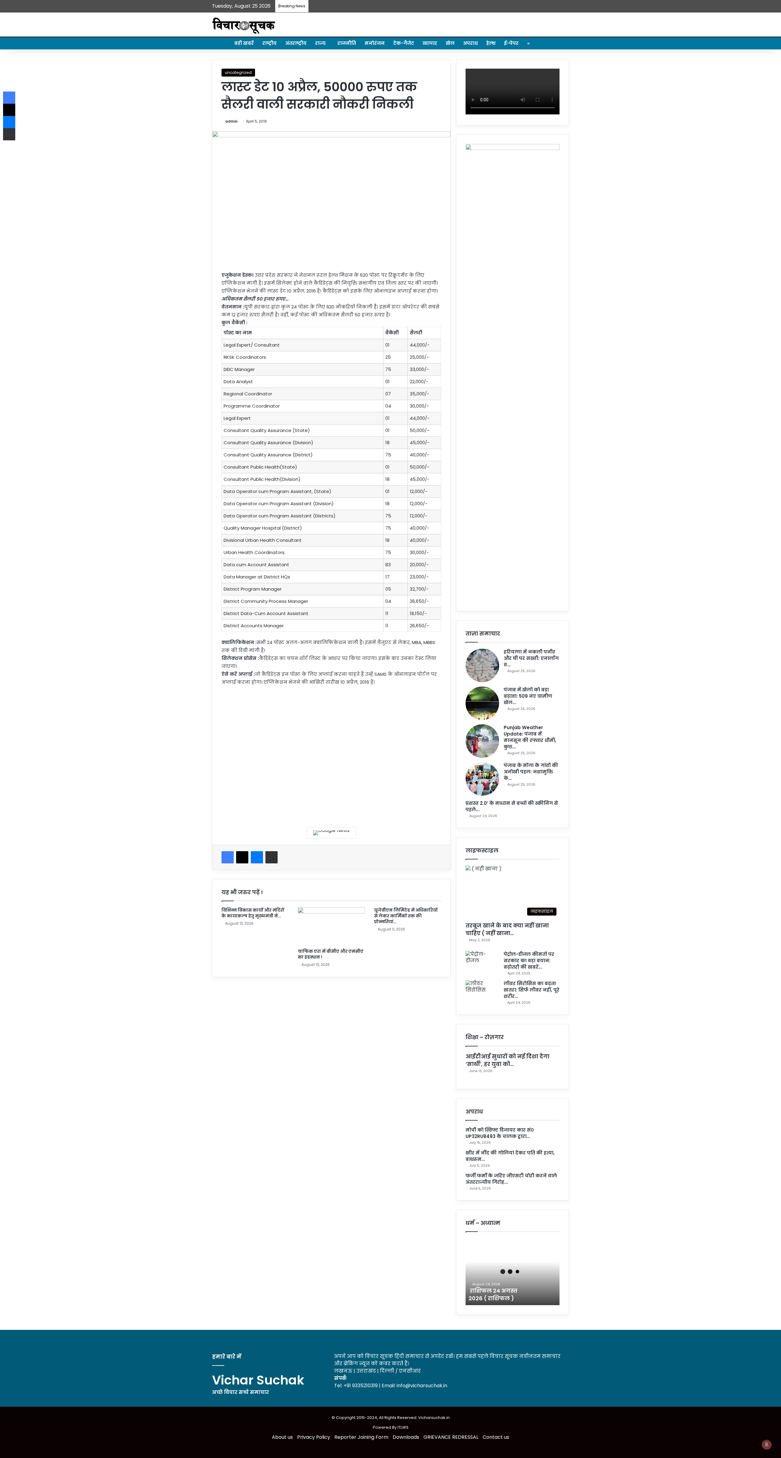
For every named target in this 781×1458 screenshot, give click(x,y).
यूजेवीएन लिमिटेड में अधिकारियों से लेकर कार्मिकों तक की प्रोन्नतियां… (405, 916)
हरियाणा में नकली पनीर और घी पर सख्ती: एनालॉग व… (531, 658)
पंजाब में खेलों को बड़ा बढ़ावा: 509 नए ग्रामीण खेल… (528, 696)
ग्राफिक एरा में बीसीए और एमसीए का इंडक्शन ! (330, 954)
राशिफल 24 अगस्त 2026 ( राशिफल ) (493, 1294)
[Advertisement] (331, 752)
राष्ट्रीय (269, 43)
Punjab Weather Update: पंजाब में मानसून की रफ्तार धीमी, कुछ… (530, 737)
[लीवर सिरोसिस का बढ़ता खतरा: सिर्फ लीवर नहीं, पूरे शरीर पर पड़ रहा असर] (482, 991)
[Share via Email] (271, 857)
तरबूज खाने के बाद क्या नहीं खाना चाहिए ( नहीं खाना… (507, 929)
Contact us (496, 1437)
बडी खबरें (244, 43)
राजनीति (346, 43)
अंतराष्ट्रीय (296, 43)
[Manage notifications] (767, 1444)
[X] (242, 857)
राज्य (320, 43)
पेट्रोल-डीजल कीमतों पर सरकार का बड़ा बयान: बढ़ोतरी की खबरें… (529, 960)
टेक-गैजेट (403, 43)
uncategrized (238, 72)
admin (231, 121)
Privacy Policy (313, 1437)
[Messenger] (257, 857)
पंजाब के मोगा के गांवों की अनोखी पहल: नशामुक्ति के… (531, 771)
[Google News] (331, 833)
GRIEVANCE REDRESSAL (450, 1437)
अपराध (470, 43)
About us (282, 1437)
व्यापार (430, 43)
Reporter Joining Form (361, 1437)
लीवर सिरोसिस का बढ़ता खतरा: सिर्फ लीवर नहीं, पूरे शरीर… (532, 989)
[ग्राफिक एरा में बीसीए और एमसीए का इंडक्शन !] (331, 926)
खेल (450, 43)
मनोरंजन (375, 43)
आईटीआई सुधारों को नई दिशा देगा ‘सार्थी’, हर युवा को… (507, 1060)
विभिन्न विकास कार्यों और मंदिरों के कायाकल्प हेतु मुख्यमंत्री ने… (252, 913)
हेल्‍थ (490, 43)
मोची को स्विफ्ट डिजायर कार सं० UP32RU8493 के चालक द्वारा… (500, 1133)
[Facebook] (227, 857)
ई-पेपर (511, 43)
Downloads (406, 1437)
